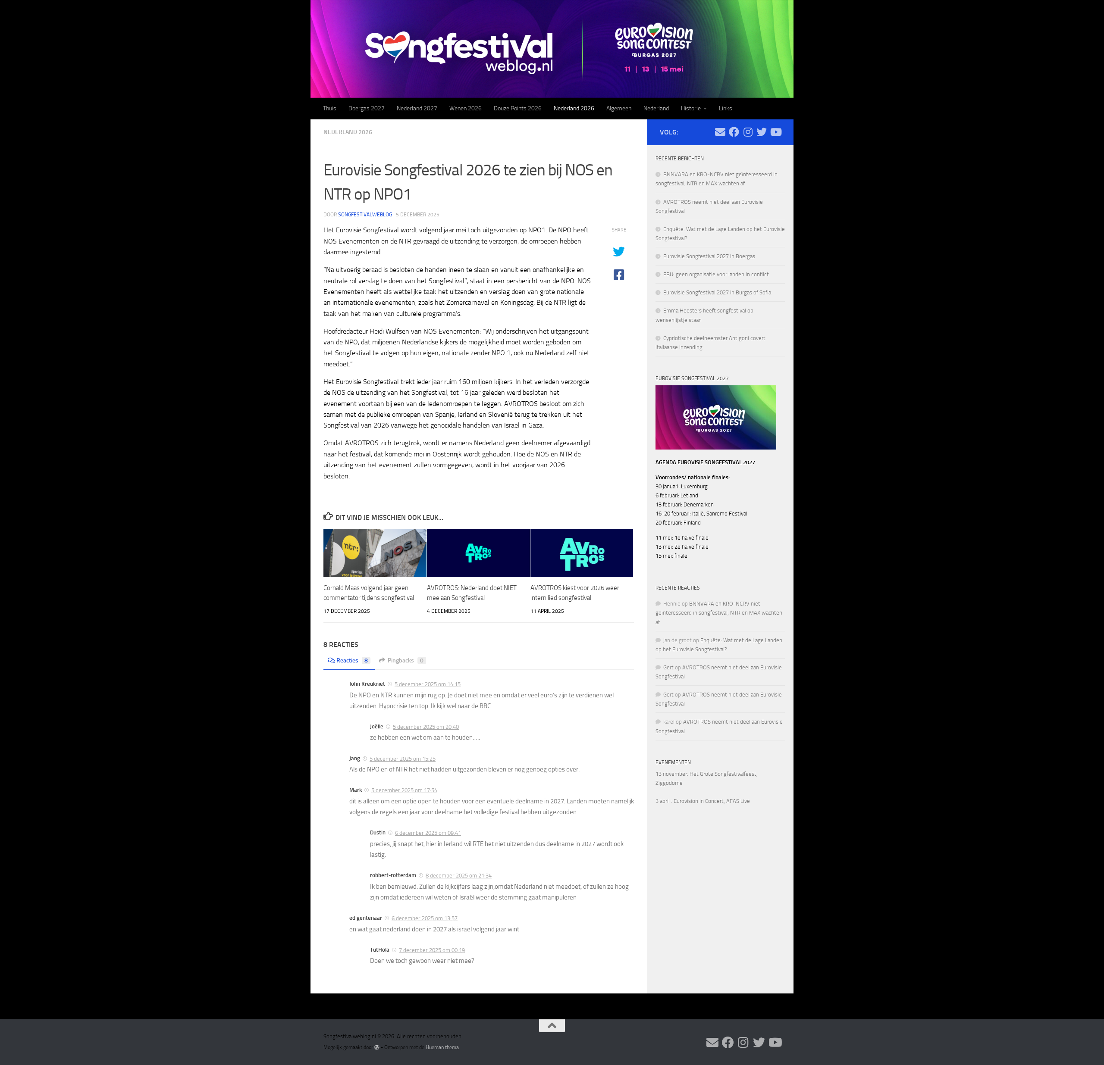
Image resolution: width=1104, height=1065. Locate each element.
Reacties (352, 660)
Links (725, 108)
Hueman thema (442, 1047)
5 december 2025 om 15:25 (403, 759)
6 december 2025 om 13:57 (425, 918)
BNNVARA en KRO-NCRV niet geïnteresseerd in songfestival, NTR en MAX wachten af (719, 612)
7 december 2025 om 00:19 (432, 950)
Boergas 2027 (366, 108)
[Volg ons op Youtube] (775, 132)
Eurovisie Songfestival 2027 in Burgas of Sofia (717, 292)
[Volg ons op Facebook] (734, 132)
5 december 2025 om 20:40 (426, 727)
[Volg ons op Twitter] (761, 132)
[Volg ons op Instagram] (748, 132)
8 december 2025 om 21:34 (459, 875)
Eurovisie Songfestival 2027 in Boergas (709, 256)
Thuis (329, 108)
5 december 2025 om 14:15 (428, 684)
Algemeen (618, 108)
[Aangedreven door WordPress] (377, 1047)
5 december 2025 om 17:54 (404, 790)
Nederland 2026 (574, 108)
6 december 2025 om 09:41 (428, 833)
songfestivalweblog (365, 215)
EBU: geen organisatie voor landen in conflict (716, 274)
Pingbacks (405, 660)
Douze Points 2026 (518, 108)
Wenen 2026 (465, 108)
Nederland (656, 108)
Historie (691, 108)
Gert (668, 667)
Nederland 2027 (417, 108)
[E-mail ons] (720, 132)
